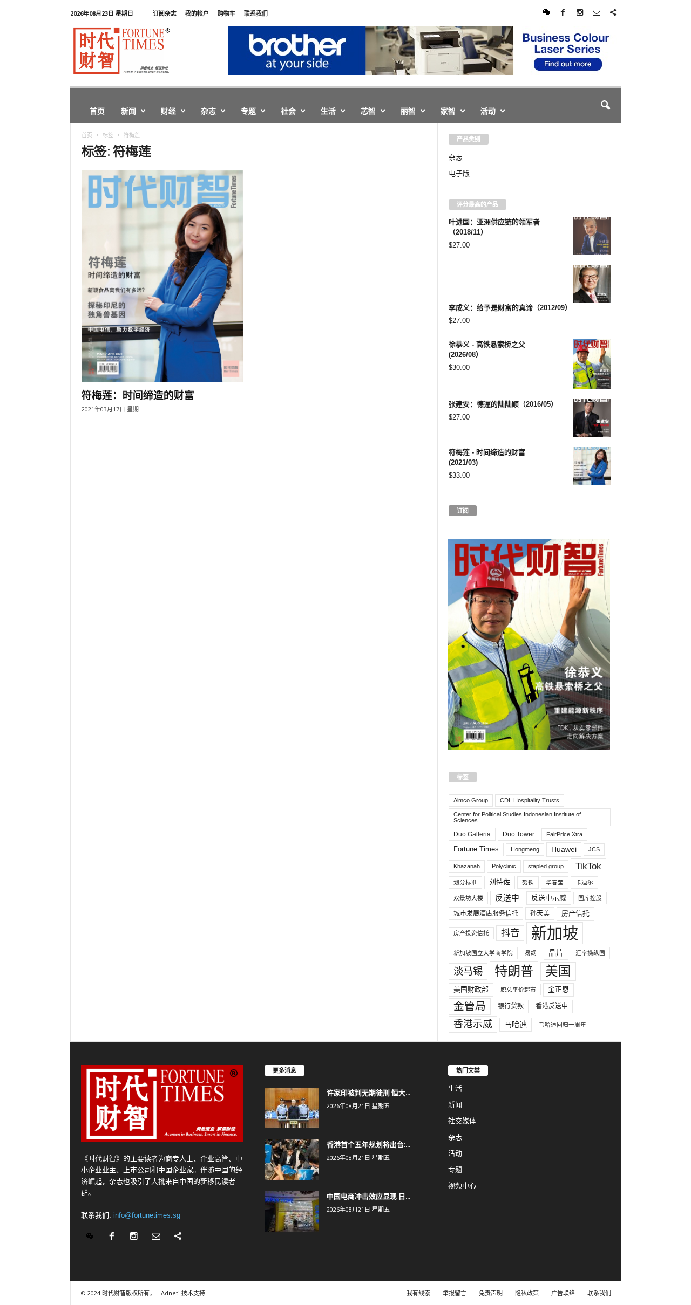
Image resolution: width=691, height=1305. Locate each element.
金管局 (469, 1006)
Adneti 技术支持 (183, 1293)
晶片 (556, 953)
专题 (248, 111)
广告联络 (563, 1293)
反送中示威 (548, 898)
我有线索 (418, 1293)
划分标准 (465, 882)
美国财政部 (471, 989)
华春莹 (555, 882)
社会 (288, 111)
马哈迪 (515, 1024)
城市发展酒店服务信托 (485, 913)
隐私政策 (527, 1293)
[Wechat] (546, 13)
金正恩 (558, 989)
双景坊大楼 (468, 898)
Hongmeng (525, 849)
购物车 (226, 13)
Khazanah (466, 866)
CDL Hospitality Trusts (529, 800)
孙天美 (540, 913)
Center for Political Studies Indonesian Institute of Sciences (517, 817)
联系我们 (256, 13)
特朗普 (513, 971)
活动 (488, 111)
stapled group (546, 866)
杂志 (208, 111)
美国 (558, 971)
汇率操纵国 (590, 953)
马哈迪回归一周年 (562, 1024)
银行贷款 (511, 1006)
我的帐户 (197, 13)
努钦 (528, 882)
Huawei (564, 849)
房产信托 (575, 913)
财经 (168, 111)
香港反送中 (552, 1006)
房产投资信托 (471, 933)
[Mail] (596, 13)
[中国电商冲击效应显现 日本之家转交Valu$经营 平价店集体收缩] (292, 1211)
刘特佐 (499, 882)
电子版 (459, 173)
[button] (605, 106)
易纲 (531, 953)
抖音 (510, 933)
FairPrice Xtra (564, 834)
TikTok (588, 866)
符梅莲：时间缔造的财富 (138, 395)
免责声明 (491, 1293)
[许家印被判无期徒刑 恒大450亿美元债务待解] (292, 1108)
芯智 (368, 111)
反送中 (507, 898)
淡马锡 (468, 971)
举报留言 (454, 1293)
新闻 (128, 111)
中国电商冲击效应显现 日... (368, 1196)
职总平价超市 (518, 989)
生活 (328, 111)
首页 (97, 111)
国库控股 (590, 898)
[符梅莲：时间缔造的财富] (162, 276)
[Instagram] (579, 13)
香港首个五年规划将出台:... (368, 1144)
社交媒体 (462, 1121)
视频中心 (462, 1186)
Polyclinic (504, 866)
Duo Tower (518, 834)
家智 (448, 111)
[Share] (613, 13)
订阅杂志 (165, 13)
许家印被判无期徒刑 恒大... (368, 1092)
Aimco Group (470, 800)
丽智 (408, 111)
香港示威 (472, 1024)
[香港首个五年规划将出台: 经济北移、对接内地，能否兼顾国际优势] (292, 1159)
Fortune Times (476, 849)
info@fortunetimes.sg (146, 1215)
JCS (594, 849)
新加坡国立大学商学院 (483, 953)
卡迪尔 (584, 882)
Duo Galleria (472, 834)
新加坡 (554, 933)
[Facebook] (563, 13)
